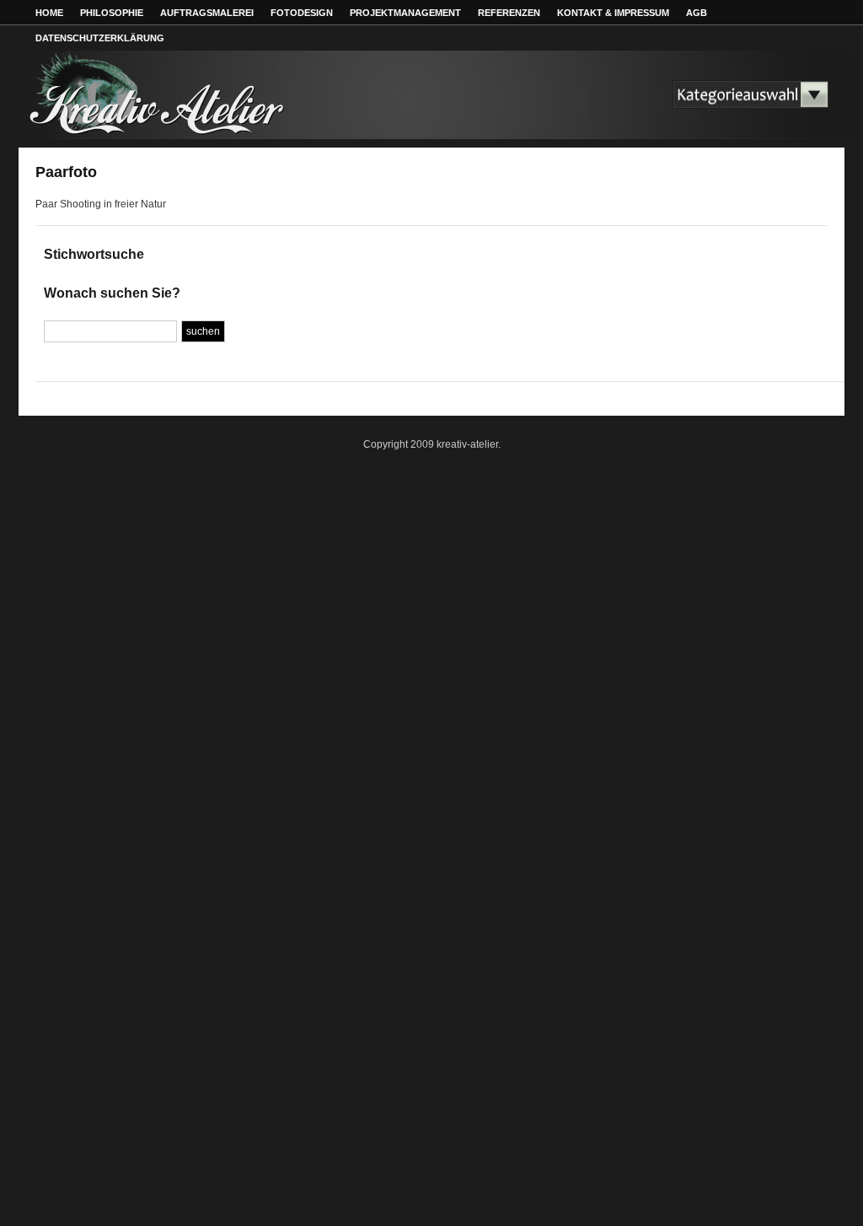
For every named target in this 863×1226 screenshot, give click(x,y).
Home (49, 13)
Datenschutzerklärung (99, 38)
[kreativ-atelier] (178, 132)
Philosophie (111, 13)
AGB (696, 13)
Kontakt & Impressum (613, 13)
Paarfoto (66, 172)
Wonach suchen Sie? (112, 292)
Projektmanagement (405, 13)
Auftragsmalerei (207, 13)
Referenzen (509, 13)
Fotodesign (302, 13)
